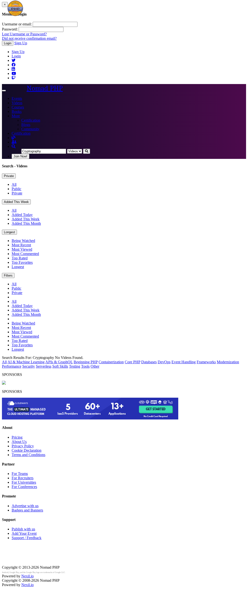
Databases (149, 362)
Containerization (111, 362)
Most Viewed (22, 249)
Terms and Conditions (28, 455)
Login (7, 43)
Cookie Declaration (26, 450)
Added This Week (16, 202)
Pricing (17, 437)
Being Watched (23, 241)
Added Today (22, 215)
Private (9, 176)
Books (17, 111)
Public (16, 189)
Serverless (43, 366)
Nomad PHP (45, 88)
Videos (17, 103)
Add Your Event (24, 533)
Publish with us (23, 529)
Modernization (228, 362)
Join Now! (20, 156)
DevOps (164, 362)
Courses (18, 107)
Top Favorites (22, 262)
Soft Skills (60, 366)
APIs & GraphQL (59, 362)
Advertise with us (25, 506)
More (16, 116)
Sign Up (20, 43)
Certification (30, 120)
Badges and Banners (27, 510)
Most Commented (25, 254)
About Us (19, 442)
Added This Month (26, 223)
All (14, 184)
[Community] (14, 142)
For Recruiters (22, 478)
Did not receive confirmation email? (29, 38)
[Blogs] (14, 138)
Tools (85, 366)
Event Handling (183, 362)
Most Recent (21, 245)
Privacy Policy (23, 446)
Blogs (25, 125)
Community (30, 129)
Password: (10, 29)
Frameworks (206, 362)
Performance (11, 366)
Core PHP (132, 362)
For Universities (24, 482)
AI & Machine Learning (26, 362)
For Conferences (24, 487)
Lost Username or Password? (24, 34)
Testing (74, 366)
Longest (9, 232)
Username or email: (17, 24)
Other (95, 366)
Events (17, 98)
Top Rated (20, 258)
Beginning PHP (86, 362)
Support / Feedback (26, 538)
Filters (8, 275)
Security (28, 366)
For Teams (20, 474)
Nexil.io (27, 576)
